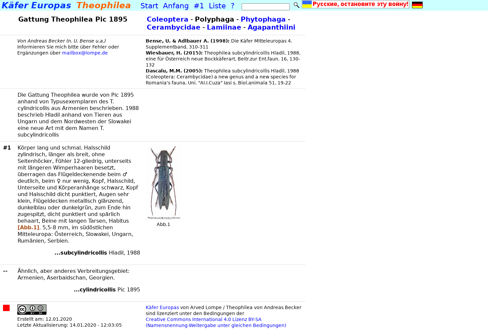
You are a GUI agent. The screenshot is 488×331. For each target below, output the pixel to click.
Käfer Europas (162, 307)
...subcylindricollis (80, 253)
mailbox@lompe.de (84, 52)
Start (149, 6)
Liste (216, 6)
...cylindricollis (95, 289)
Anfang (175, 6)
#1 (197, 6)
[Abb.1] (28, 227)
